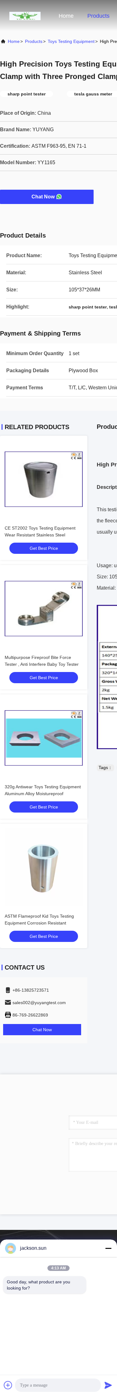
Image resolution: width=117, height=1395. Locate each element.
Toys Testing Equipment (71, 41)
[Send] (108, 1385)
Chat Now (43, 196)
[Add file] (8, 1385)
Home (66, 16)
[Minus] (108, 1248)
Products (98, 16)
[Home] (25, 15)
